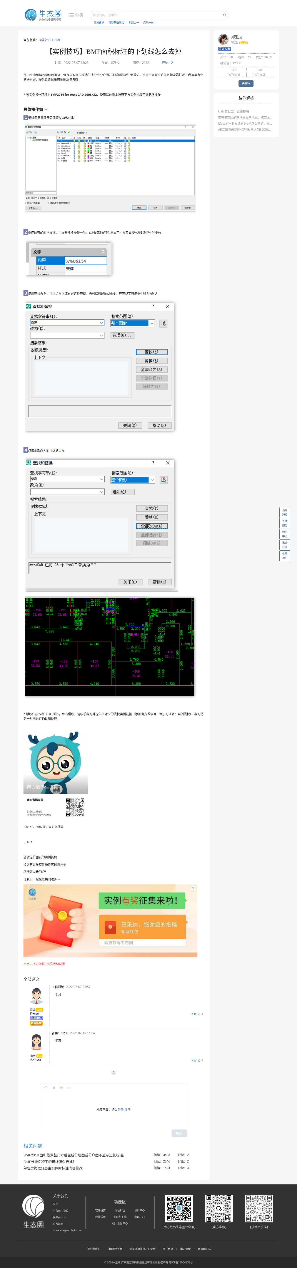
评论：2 (167, 62)
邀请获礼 (284, 545)
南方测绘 (185, 1249)
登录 (121, 1109)
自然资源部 (92, 1249)
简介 (55, 1204)
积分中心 (284, 534)
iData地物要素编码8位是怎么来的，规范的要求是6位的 (246, 123)
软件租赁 (100, 1210)
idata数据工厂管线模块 (233, 111)
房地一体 (148, 22)
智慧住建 (99, 22)
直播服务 (284, 523)
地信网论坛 (204, 1249)
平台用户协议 (60, 1211)
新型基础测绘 (116, 22)
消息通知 (284, 512)
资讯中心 (139, 1217)
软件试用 (100, 1217)
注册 (128, 1109)
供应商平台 (59, 1217)
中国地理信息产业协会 (142, 1249)
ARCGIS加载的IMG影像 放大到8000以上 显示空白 (246, 129)
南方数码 (168, 1249)
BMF (57, 40)
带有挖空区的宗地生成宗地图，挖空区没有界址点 (246, 117)
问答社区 (45, 40)
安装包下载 (120, 1217)
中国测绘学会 (114, 1249)
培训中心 (139, 1210)
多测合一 (133, 22)
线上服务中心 (120, 1223)
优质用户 (284, 555)
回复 (193, 1014)
